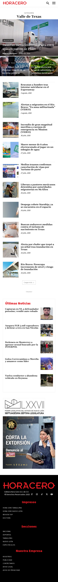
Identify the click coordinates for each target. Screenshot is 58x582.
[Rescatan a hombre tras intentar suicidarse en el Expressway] (11, 90)
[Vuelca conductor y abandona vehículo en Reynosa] (47, 380)
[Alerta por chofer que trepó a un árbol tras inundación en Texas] (11, 250)
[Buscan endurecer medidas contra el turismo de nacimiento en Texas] (11, 230)
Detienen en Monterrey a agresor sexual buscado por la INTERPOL (21, 344)
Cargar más (28, 282)
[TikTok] (42, 494)
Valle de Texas (8, 40)
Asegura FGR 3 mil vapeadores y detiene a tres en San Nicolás (22, 326)
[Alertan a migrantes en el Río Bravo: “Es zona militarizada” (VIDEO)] (11, 110)
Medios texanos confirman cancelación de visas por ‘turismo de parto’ (36, 167)
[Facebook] (32, 494)
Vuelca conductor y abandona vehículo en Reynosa (21, 376)
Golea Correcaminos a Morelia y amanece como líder (22, 360)
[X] (47, 494)
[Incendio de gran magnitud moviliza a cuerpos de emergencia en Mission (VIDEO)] (11, 130)
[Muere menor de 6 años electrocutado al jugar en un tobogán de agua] (11, 150)
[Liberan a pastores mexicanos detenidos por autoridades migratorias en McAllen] (11, 190)
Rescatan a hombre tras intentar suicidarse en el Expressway (35, 87)
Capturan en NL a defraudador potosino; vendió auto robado (22, 310)
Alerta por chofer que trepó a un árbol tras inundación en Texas (37, 247)
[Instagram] (37, 494)
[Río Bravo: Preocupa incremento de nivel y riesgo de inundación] (11, 270)
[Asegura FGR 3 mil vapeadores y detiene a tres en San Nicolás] (47, 330)
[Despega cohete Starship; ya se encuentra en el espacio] (11, 210)
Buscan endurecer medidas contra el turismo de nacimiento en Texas (36, 227)
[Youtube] (51, 494)
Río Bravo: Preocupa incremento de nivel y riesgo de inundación (37, 267)
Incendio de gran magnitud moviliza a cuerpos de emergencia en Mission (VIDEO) (36, 128)
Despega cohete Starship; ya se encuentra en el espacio (37, 205)
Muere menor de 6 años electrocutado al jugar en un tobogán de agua (37, 147)
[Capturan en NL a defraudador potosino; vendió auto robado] (47, 313)
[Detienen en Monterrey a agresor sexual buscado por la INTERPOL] (47, 347)
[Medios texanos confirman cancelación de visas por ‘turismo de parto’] (11, 170)
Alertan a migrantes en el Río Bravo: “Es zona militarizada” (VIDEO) (38, 107)
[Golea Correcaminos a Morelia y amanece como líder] (47, 363)
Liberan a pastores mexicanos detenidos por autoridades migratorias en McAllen (38, 187)
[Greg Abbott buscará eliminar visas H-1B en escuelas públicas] (14, 66)
